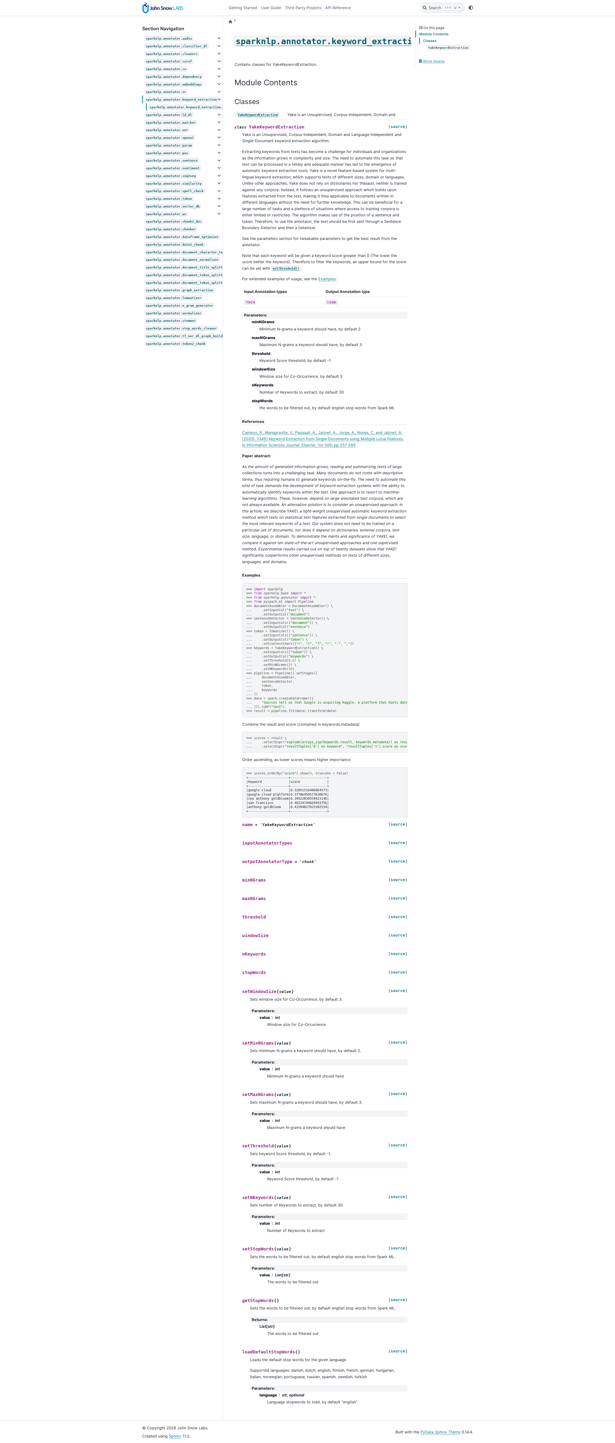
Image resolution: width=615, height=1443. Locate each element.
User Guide (271, 7)
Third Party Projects (303, 7)
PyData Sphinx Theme (440, 1432)
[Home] (230, 21)
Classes (430, 41)
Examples (327, 278)
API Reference (338, 7)
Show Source (433, 61)
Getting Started (243, 7)
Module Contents (434, 34)
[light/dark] (471, 8)
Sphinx (175, 1436)
